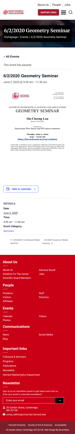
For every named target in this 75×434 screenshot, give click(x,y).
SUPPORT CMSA (48, 12)
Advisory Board (47, 270)
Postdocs (8, 293)
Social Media (46, 334)
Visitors (7, 297)
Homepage (11, 37)
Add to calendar (21, 189)
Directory (44, 297)
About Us (43, 4)
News (6, 334)
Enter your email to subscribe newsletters (22, 394)
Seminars (8, 231)
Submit (59, 400)
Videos (42, 316)
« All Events (11, 56)
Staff (41, 293)
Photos (6, 320)
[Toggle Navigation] (63, 12)
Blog (5, 338)
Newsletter (9, 370)
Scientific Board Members (17, 278)
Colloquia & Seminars (14, 357)
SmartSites (64, 430)
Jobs (67, 4)
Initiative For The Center (16, 274)
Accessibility (60, 425)
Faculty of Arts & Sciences (40, 425)
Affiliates (8, 301)
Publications (9, 366)
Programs (8, 361)
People (56, 4)
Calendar (8, 316)
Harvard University (17, 425)
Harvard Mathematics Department (21, 375)
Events (24, 37)
